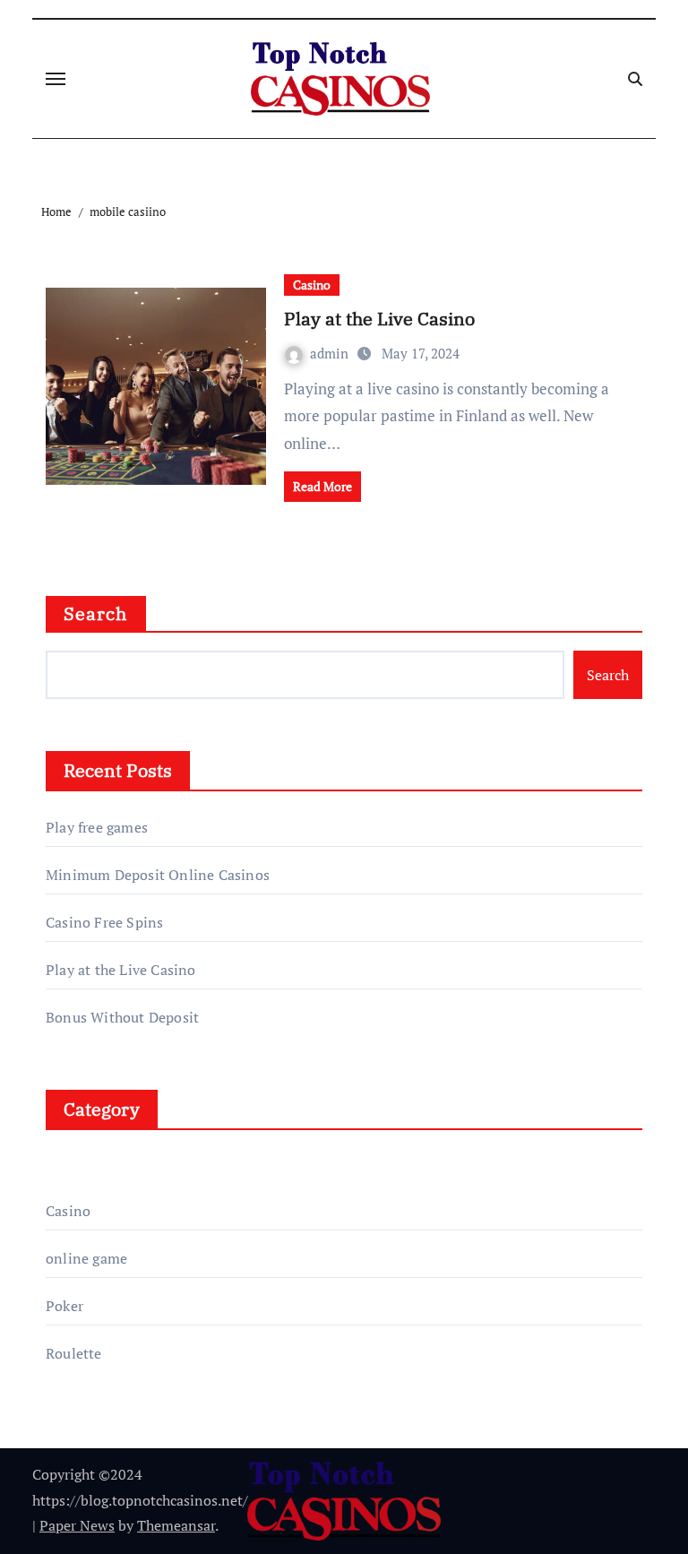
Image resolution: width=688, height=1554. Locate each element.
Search (96, 613)
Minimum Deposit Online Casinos (158, 875)
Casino (312, 284)
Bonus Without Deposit (122, 1017)
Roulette (74, 1353)
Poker (64, 1306)
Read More (322, 486)
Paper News (77, 1525)
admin (331, 353)
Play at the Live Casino (379, 318)
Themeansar (176, 1525)
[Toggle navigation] (55, 79)
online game (86, 1258)
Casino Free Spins (104, 922)
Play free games (97, 827)
